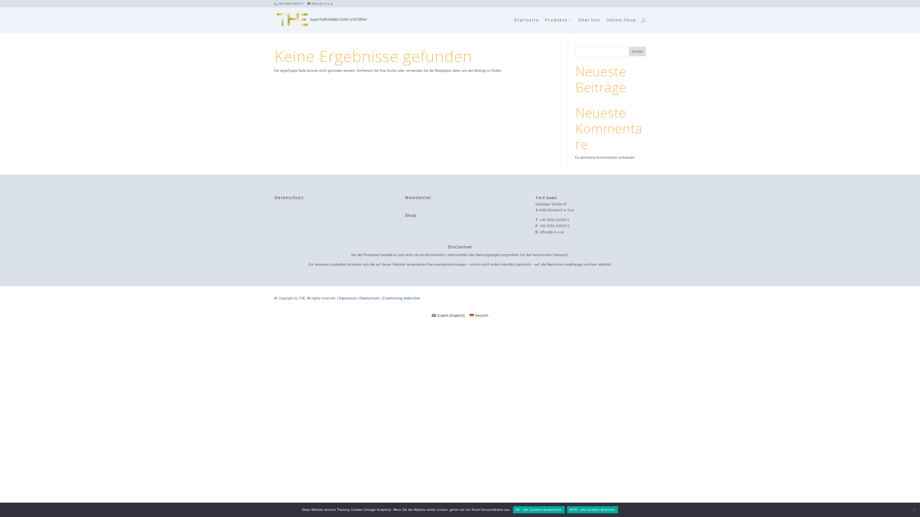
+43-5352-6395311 (291, 4)
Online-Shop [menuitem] (621, 20)
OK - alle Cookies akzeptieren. (539, 509)
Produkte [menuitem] (556, 20)
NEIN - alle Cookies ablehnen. (592, 509)
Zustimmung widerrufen (401, 298)
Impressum (348, 298)
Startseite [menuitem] (526, 20)
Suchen (637, 51)
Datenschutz (370, 298)
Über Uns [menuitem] (589, 20)
